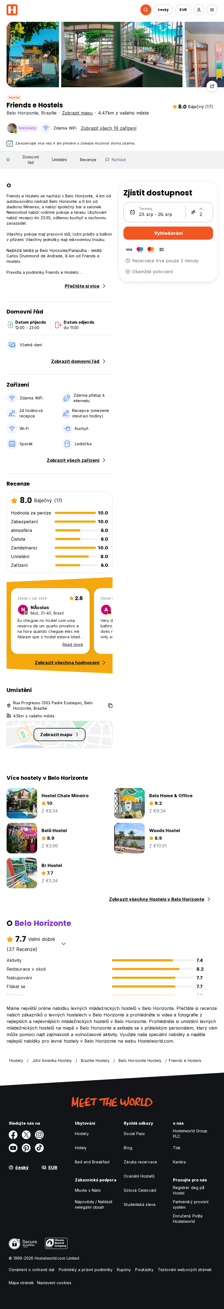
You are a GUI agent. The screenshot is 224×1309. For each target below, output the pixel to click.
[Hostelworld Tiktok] (39, 1148)
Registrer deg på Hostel (189, 1190)
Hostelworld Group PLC (190, 1134)
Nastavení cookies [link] (54, 1282)
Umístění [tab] (59, 159)
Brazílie (49, 113)
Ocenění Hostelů (139, 1176)
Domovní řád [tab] (31, 160)
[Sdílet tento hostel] (212, 86)
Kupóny (124, 1269)
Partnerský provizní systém (191, 1204)
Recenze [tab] (88, 159)
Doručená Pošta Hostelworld (187, 1219)
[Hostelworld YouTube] (13, 1148)
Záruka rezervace (140, 1162)
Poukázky (144, 1269)
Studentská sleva (139, 1204)
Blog (128, 1147)
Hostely (82, 1133)
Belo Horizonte (22, 113)
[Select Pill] (145, 9)
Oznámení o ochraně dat (31, 1269)
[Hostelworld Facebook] (13, 1134)
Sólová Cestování (140, 1190)
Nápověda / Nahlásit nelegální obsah (93, 1204)
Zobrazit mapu (77, 113)
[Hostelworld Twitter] (26, 1134)
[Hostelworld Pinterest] (26, 1148)
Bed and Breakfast (92, 1162)
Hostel (14, 97)
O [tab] (8, 159)
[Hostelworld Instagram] (39, 1134)
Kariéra (179, 1162)
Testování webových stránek (185, 1269)
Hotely (81, 1147)
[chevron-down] (63, 943)
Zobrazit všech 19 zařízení (108, 128)
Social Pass (134, 1133)
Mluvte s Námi (88, 1190)
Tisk (177, 1147)
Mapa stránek (21, 1282)
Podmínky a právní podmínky (86, 1269)
